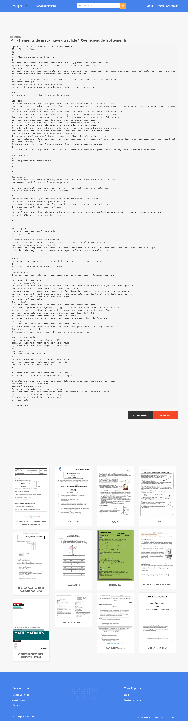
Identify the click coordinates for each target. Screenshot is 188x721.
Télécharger (73, 585)
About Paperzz (18, 700)
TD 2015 (157, 521)
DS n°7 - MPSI (73, 521)
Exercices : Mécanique (73, 622)
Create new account (132, 700)
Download (141, 415)
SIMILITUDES (115, 585)
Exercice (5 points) (157, 648)
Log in (126, 694)
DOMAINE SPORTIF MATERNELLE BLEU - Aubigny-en (31, 523)
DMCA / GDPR (160, 717)
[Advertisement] (94, 24)
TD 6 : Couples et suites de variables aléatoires (31, 589)
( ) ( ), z (115, 521)
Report (166, 415)
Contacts (16, 705)
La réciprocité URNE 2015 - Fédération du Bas (31, 655)
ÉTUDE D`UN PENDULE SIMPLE (157, 584)
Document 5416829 (115, 648)
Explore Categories (20, 694)
